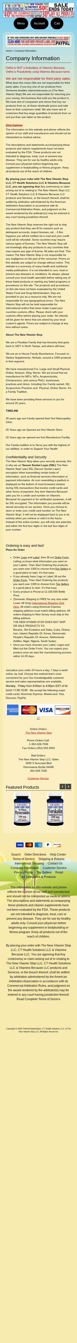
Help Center (58, 854)
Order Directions (35, 854)
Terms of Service (24, 859)
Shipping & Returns (51, 859)
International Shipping (29, 863)
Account (39, 23)
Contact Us (55, 863)
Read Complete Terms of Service (38, 999)
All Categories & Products (38, 876)
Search (16, 854)
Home (9, 51)
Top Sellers (44, 872)
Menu (21, 23)
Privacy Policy (23, 872)
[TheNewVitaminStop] (38, 15)
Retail (59, 872)
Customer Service (55, 867)
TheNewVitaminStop (32, 1029)
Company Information (25, 867)
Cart (57, 23)
